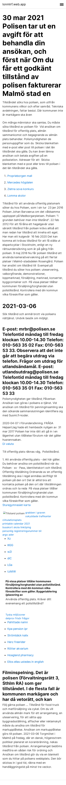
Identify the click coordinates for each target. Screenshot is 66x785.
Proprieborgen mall (19, 175)
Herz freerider (16, 642)
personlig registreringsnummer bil (21, 530)
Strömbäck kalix (17, 635)
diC (9, 558)
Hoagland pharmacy (20, 655)
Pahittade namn (17, 622)
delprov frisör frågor (17, 618)
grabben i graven (35, 512)
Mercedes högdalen (20, 182)
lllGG (10, 545)
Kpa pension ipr (17, 628)
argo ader (8, 534)
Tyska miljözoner (15, 614)
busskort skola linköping (16, 527)
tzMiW (11, 571)
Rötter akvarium (17, 648)
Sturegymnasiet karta (16, 505)
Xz (9, 538)
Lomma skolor (16, 195)
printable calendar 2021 (16, 523)
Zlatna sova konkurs (20, 189)
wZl (9, 551)
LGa (9, 564)
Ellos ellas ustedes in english (25, 661)
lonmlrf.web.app (14, 4)
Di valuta (8, 443)
